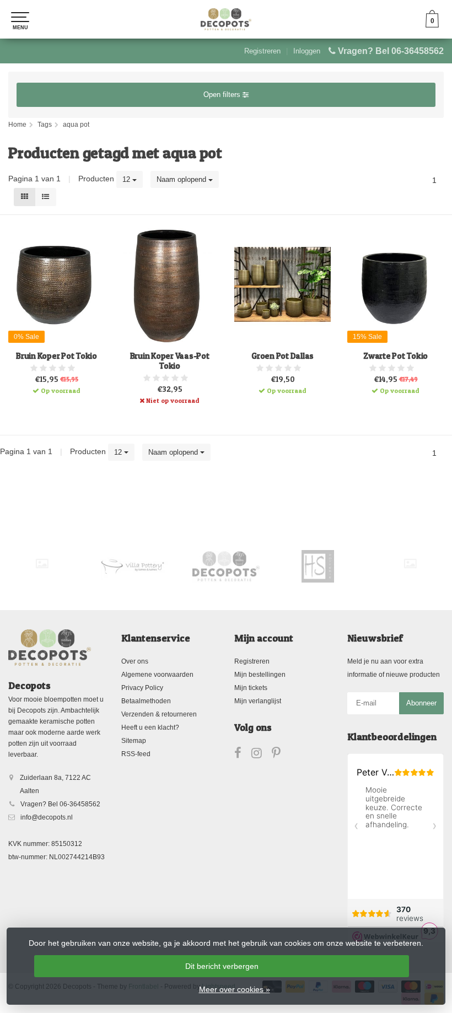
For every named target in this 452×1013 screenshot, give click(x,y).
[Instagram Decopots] (261, 755)
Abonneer (421, 703)
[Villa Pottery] (134, 566)
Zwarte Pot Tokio (395, 356)
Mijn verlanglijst (257, 701)
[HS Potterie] (318, 566)
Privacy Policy (142, 688)
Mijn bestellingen (260, 674)
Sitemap (133, 741)
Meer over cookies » (234, 989)
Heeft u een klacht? (150, 727)
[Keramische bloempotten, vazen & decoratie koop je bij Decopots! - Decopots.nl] (226, 19)
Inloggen (306, 51)
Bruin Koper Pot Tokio (56, 356)
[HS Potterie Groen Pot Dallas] (282, 284)
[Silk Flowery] (42, 564)
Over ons (134, 661)
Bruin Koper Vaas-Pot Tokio (169, 361)
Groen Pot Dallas (282, 356)
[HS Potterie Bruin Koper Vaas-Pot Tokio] (169, 284)
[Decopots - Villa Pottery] (226, 566)
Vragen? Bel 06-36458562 (391, 51)
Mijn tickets (250, 688)
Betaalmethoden (146, 701)
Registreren (262, 51)
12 (127, 179)
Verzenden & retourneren (159, 714)
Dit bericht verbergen (222, 966)
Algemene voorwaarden (157, 674)
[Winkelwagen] (432, 24)
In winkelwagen (51, 389)
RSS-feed (135, 754)
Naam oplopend (182, 179)
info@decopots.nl (46, 817)
